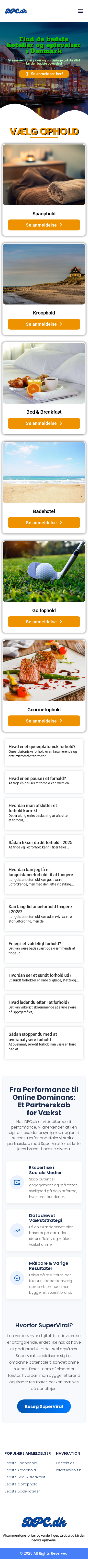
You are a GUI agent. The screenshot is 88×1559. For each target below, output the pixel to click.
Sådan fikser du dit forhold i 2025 (40, 842)
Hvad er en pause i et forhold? (37, 778)
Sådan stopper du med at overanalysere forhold (33, 1037)
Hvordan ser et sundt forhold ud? (40, 975)
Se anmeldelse (41, 225)
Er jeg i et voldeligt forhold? (35, 943)
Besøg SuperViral (44, 1406)
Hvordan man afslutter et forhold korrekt (33, 808)
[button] (80, 11)
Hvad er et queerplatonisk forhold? (42, 746)
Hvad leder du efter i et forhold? (39, 1002)
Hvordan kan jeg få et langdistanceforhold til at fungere (41, 872)
